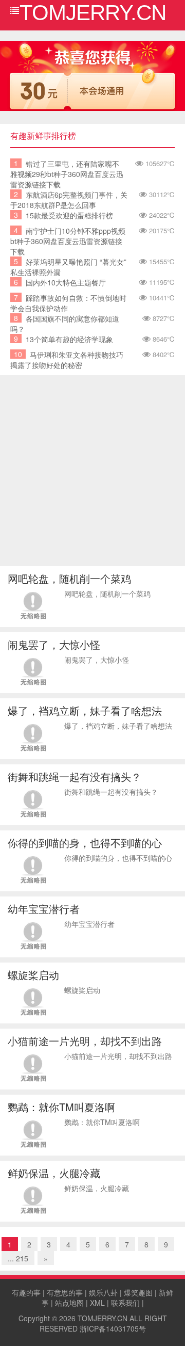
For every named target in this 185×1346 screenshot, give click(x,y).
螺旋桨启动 (33, 974)
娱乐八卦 (103, 1292)
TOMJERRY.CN (102, 1318)
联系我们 (125, 1302)
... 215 (18, 1258)
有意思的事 (65, 1292)
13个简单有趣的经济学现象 (69, 339)
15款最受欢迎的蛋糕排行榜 (69, 215)
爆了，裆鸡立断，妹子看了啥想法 (85, 710)
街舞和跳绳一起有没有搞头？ (74, 776)
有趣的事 (26, 1292)
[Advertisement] (92, 473)
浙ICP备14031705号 (113, 1328)
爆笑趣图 (138, 1292)
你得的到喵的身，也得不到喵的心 (85, 842)
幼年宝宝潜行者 (44, 908)
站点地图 (69, 1302)
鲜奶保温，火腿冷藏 (54, 1172)
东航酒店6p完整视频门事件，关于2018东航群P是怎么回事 (68, 199)
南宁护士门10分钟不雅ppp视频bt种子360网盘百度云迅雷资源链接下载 (67, 241)
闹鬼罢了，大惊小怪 (54, 644)
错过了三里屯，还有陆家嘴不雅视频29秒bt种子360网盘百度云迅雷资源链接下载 (66, 173)
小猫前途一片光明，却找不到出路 (85, 1040)
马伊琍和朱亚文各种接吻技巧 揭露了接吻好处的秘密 (66, 359)
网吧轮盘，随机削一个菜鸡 (69, 578)
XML (97, 1302)
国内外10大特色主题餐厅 (66, 282)
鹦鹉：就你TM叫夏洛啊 (61, 1106)
